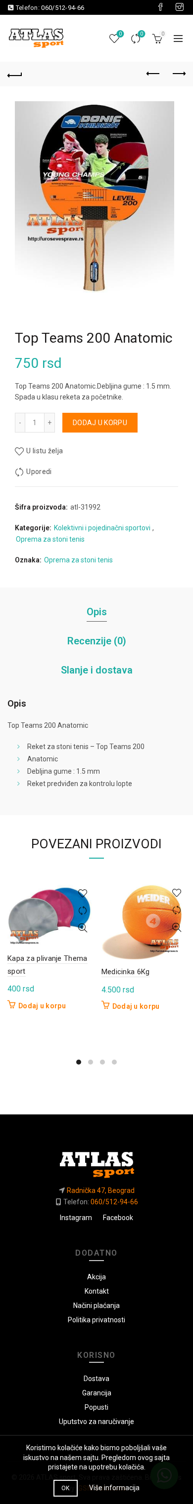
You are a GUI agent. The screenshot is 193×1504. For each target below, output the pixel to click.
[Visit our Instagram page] (180, 7)
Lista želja (120, 34)
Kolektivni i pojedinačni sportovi (102, 528)
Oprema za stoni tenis (50, 539)
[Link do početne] (96, 1161)
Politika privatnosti (96, 1320)
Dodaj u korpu (100, 423)
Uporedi (141, 34)
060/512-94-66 (62, 7)
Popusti (96, 1407)
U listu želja (44, 451)
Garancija (96, 1393)
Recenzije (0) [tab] (96, 641)
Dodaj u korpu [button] (42, 1006)
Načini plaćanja (96, 1305)
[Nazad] (14, 74)
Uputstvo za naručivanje (96, 1421)
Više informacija (114, 1488)
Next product (178, 74)
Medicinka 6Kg (125, 971)
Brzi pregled (83, 928)
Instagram (76, 1218)
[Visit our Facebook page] (160, 7)
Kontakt (97, 1291)
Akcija (96, 1277)
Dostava (96, 1379)
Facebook (118, 1218)
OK (65, 1488)
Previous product (153, 74)
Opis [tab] (97, 612)
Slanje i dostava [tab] (97, 670)
